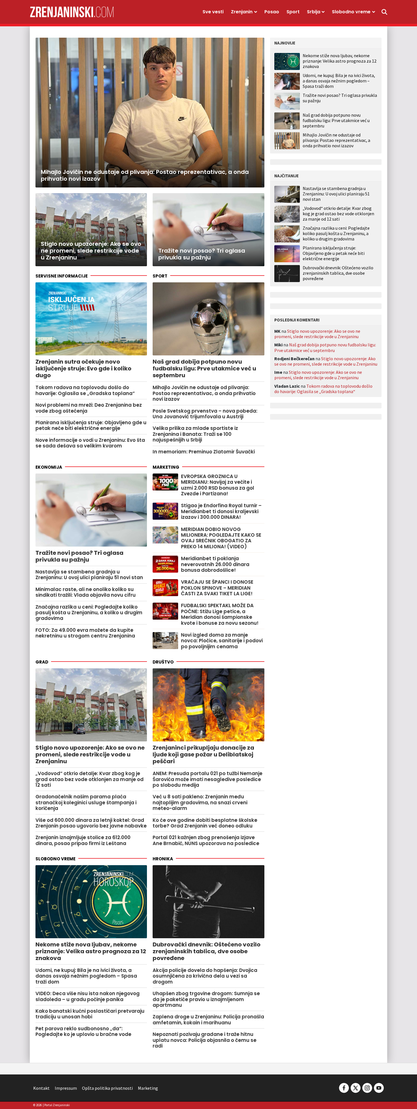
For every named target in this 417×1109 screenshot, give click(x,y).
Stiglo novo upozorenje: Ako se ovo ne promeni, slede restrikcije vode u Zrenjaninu (317, 333)
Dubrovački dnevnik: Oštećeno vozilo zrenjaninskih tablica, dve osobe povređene (338, 273)
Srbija (313, 11)
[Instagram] (367, 1087)
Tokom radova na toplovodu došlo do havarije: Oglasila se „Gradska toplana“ (323, 388)
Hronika (163, 859)
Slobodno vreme (351, 11)
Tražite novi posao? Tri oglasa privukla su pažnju (340, 97)
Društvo (163, 662)
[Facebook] (344, 1087)
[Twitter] (355, 1087)
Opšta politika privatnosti (107, 1088)
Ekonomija (48, 467)
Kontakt (41, 1088)
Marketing (166, 467)
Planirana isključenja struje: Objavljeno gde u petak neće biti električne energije (334, 253)
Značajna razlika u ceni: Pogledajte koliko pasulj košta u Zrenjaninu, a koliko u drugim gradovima (336, 233)
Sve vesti (213, 11)
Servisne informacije (61, 276)
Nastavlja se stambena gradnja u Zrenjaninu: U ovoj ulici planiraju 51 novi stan (336, 194)
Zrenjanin (241, 11)
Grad (41, 662)
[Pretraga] (384, 12)
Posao (271, 11)
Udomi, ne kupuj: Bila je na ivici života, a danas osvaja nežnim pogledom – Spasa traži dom (339, 80)
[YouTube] (378, 1087)
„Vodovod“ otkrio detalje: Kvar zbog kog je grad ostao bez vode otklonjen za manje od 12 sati (338, 214)
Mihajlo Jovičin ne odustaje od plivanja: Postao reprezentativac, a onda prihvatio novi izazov (336, 140)
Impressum (66, 1088)
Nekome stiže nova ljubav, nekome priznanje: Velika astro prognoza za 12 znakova (339, 61)
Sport (293, 11)
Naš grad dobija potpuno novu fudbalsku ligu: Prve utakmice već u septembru (336, 120)
